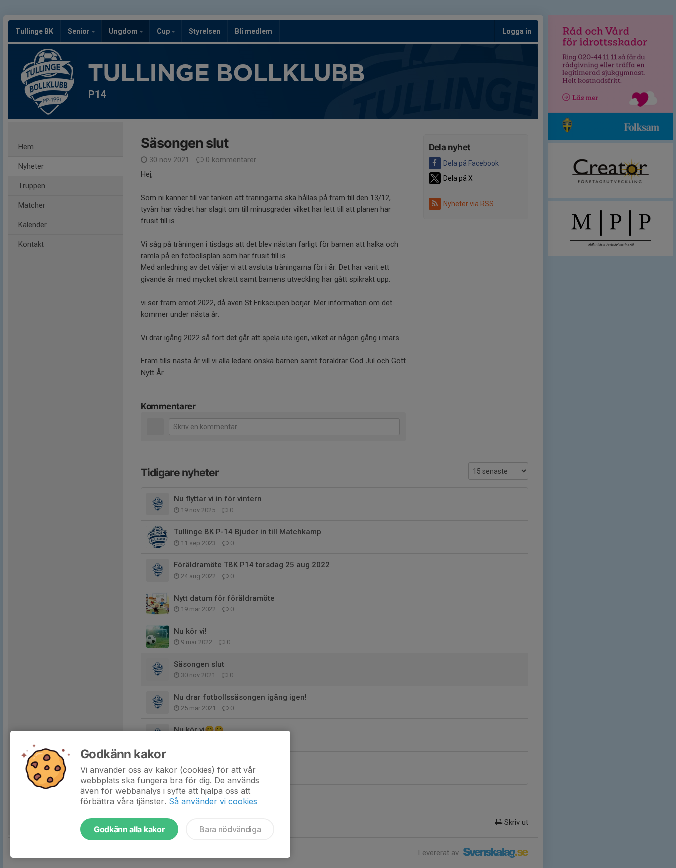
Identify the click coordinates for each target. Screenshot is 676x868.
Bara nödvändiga (230, 829)
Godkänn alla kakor (129, 829)
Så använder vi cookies (213, 801)
